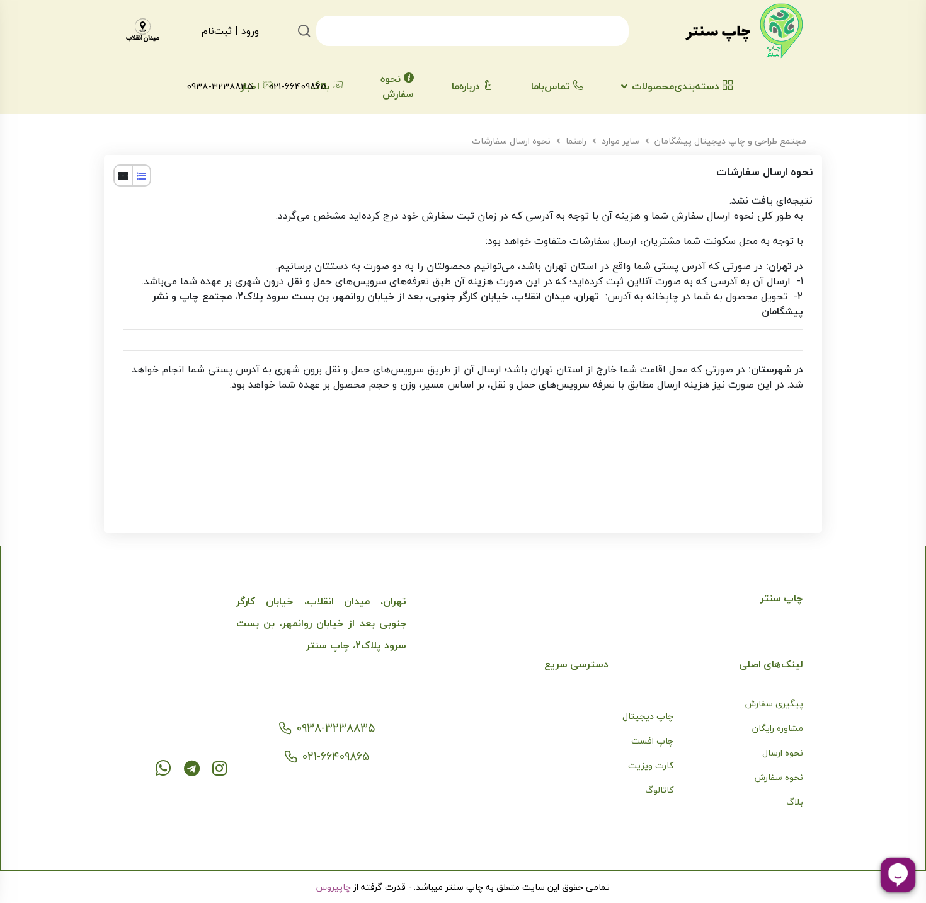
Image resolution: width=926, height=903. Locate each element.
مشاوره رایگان (777, 728)
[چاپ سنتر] (743, 31)
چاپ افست (652, 740)
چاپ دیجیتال (647, 716)
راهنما (576, 141)
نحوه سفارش (397, 86)
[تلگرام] (192, 768)
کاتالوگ (659, 790)
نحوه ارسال (782, 752)
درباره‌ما (466, 86)
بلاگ (794, 801)
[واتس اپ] (163, 768)
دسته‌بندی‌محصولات (675, 86)
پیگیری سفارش (774, 703)
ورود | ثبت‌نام (230, 30)
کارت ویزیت (650, 765)
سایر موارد (620, 141)
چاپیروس (333, 887)
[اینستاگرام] (219, 768)
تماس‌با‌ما (550, 86)
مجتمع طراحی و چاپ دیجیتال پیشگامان (730, 141)
